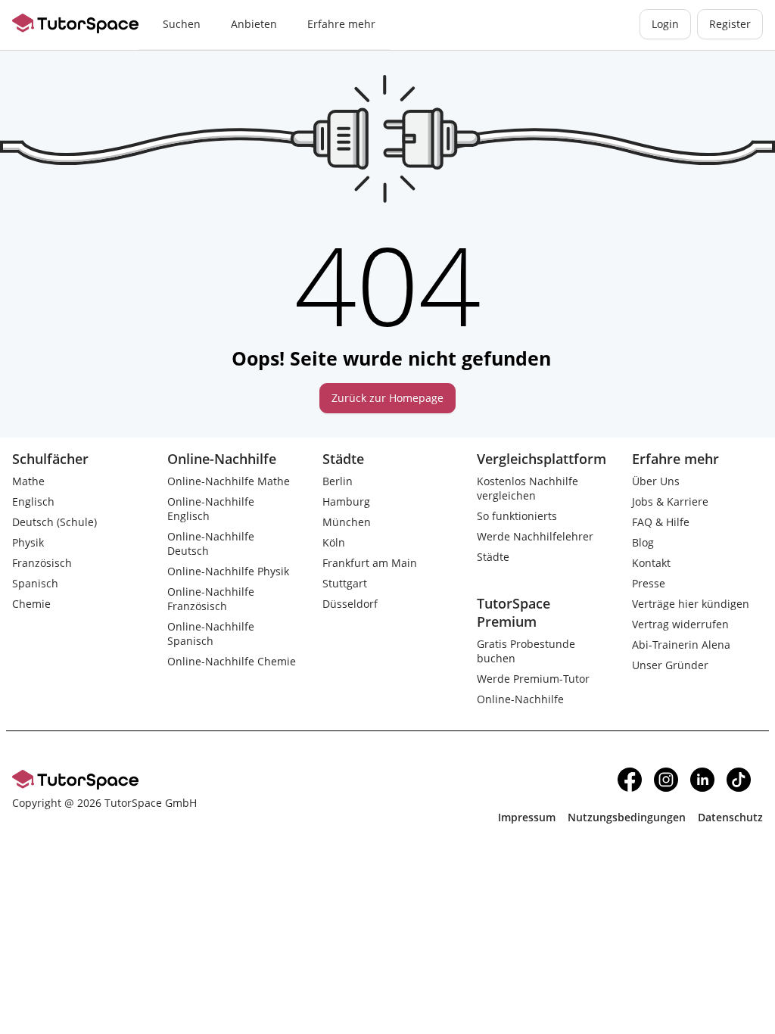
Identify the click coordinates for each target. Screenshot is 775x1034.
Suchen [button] (182, 24)
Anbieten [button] (254, 24)
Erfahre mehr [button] (341, 24)
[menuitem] (182, 25)
